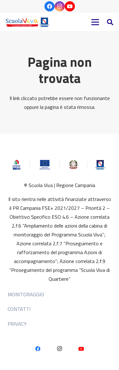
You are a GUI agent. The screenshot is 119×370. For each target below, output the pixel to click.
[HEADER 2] (28, 22)
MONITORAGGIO (26, 294)
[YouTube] (70, 6)
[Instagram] (60, 6)
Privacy (17, 324)
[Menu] (95, 22)
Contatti (19, 309)
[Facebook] (49, 6)
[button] (110, 22)
